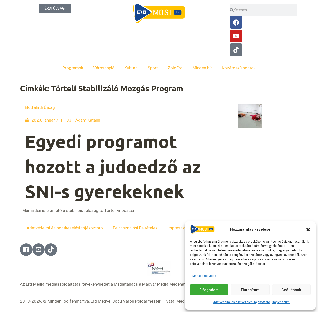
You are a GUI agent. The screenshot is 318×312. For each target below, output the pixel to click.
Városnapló (104, 67)
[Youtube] (236, 36)
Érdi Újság (45, 107)
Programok (72, 67)
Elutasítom (250, 290)
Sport (153, 67)
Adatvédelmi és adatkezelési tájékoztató (241, 302)
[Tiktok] (236, 49)
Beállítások (291, 290)
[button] (308, 229)
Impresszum (281, 302)
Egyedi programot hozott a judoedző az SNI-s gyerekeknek (113, 167)
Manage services (204, 275)
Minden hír (202, 67)
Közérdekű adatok (239, 67)
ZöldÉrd (175, 67)
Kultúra (131, 67)
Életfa (30, 107)
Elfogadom (209, 290)
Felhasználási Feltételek (135, 227)
